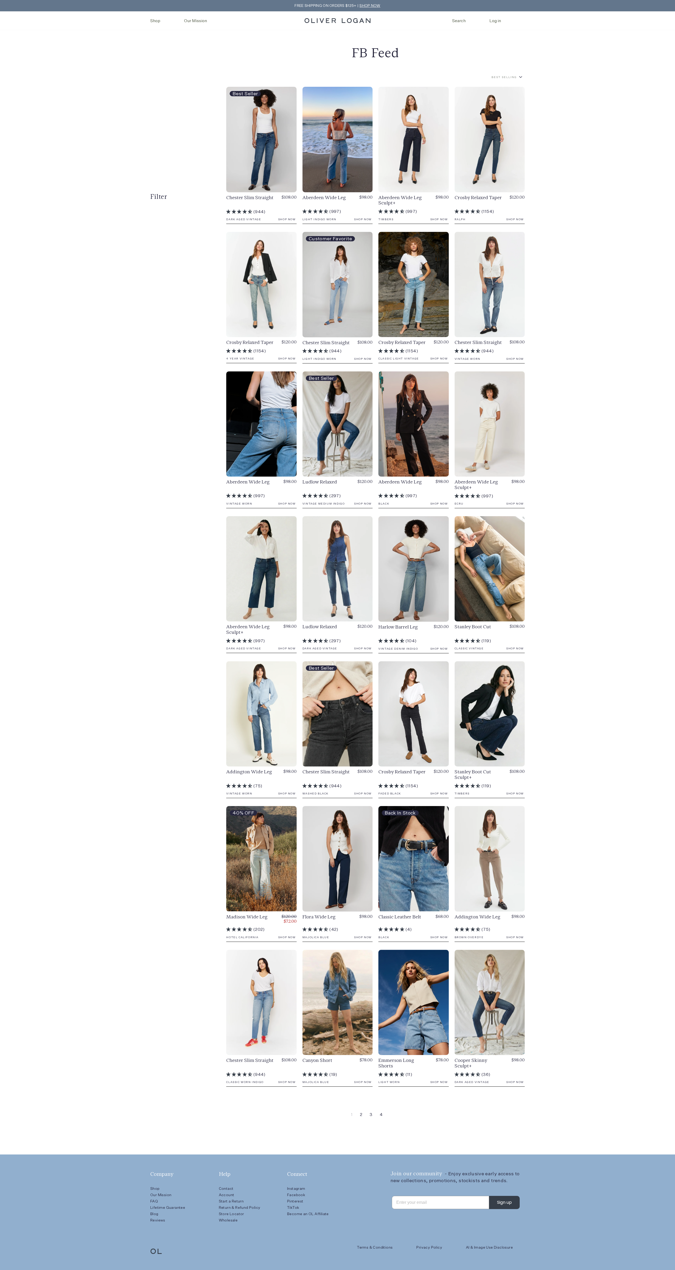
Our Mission (195, 20)
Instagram (296, 1188)
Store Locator (231, 1214)
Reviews (157, 1220)
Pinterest (295, 1201)
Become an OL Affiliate (308, 1214)
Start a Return (231, 1201)
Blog (154, 1214)
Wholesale (228, 1220)
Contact (226, 1188)
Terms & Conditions (375, 1247)
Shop (155, 20)
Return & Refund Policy (240, 1207)
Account (226, 1195)
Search (459, 20)
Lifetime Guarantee (167, 1207)
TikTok (293, 1207)
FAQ (154, 1201)
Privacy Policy (429, 1247)
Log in (495, 20)
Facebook (296, 1195)
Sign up (504, 1202)
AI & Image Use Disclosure (489, 1247)
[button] (239, 211)
